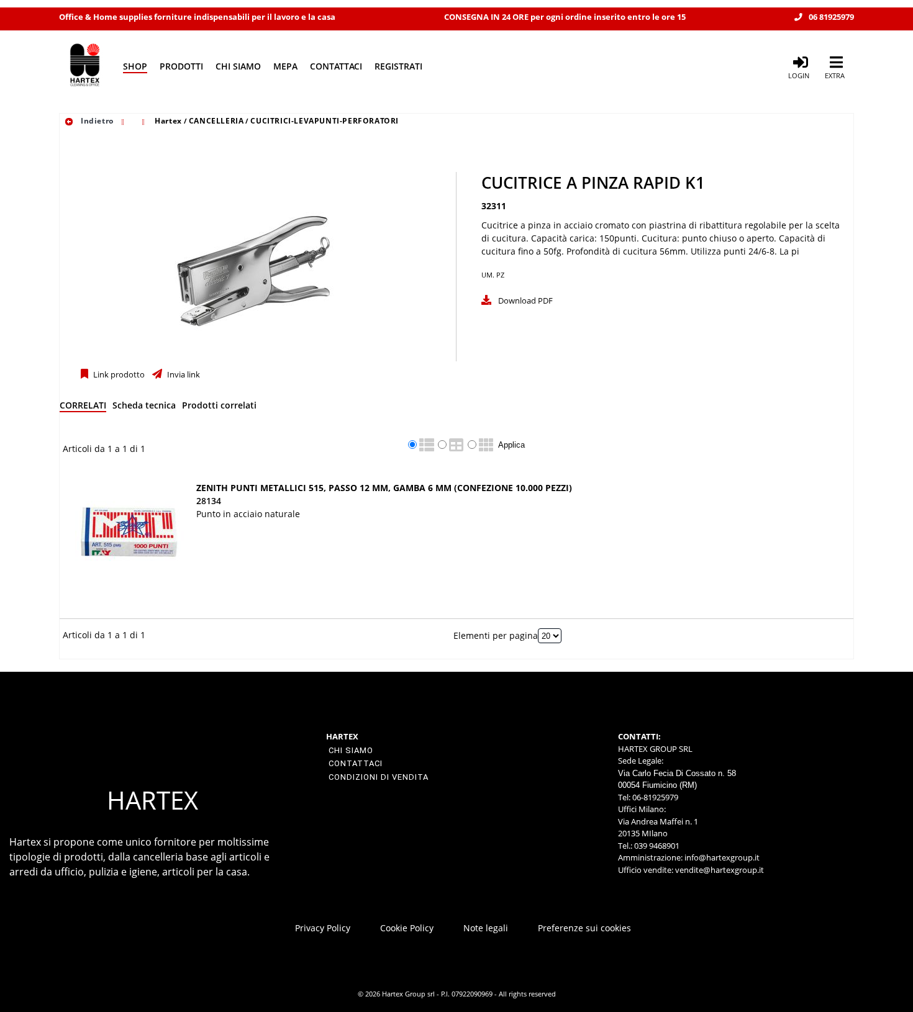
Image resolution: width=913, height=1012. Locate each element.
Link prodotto (118, 374)
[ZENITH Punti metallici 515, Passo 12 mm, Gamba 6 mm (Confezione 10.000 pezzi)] (129, 535)
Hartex (168, 120)
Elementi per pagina (495, 635)
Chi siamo (238, 66)
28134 (208, 501)
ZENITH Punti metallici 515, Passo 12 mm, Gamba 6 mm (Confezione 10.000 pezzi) (384, 488)
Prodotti (181, 66)
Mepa (285, 66)
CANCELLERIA (216, 120)
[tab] (83, 407)
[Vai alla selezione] (124, 120)
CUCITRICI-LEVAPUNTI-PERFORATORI (324, 120)
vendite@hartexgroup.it (719, 869)
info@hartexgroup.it (721, 857)
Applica (511, 445)
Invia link (182, 374)
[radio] (412, 444)
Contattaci (336, 66)
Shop (135, 66)
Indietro (95, 120)
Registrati (398, 66)
